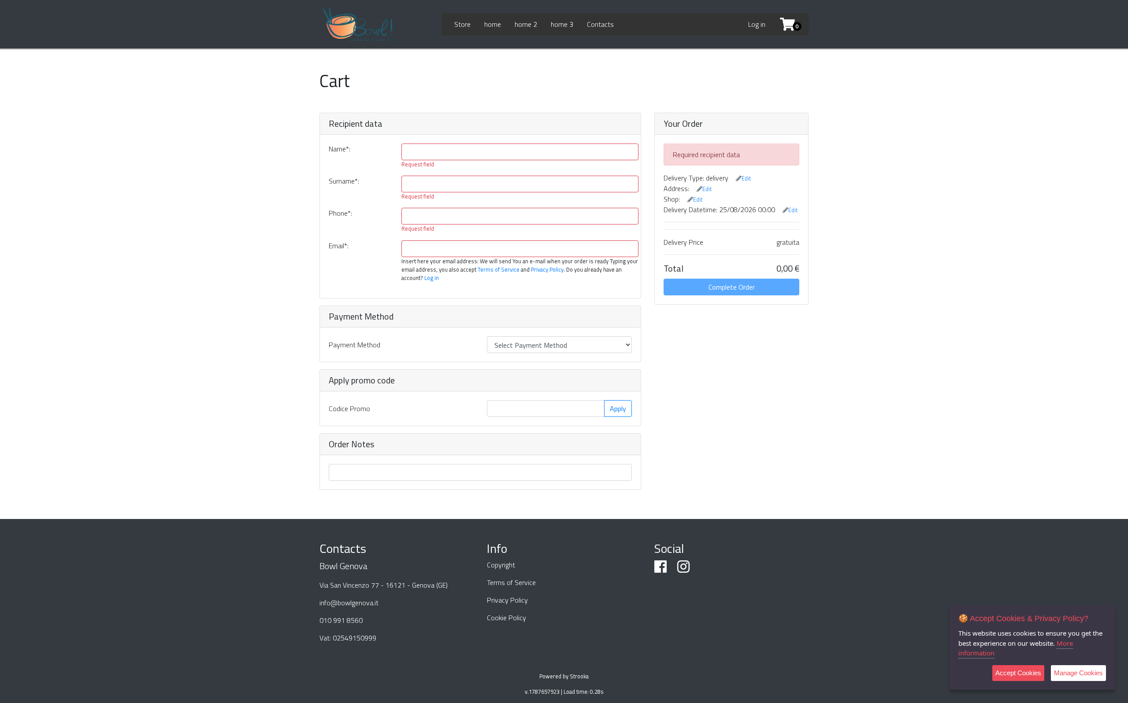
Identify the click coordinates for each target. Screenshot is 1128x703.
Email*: (339, 245)
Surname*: (344, 181)
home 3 (562, 24)
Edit (746, 178)
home (492, 24)
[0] (784, 24)
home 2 (526, 24)
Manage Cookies (1078, 673)
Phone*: (340, 213)
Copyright (501, 564)
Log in (756, 24)
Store (462, 24)
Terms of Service (498, 269)
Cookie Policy (506, 617)
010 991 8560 (341, 620)
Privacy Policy (547, 269)
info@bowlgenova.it (348, 602)
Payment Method (354, 344)
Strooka (579, 676)
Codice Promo (349, 408)
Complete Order (732, 287)
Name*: (339, 149)
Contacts (600, 24)
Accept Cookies (1018, 673)
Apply (618, 408)
